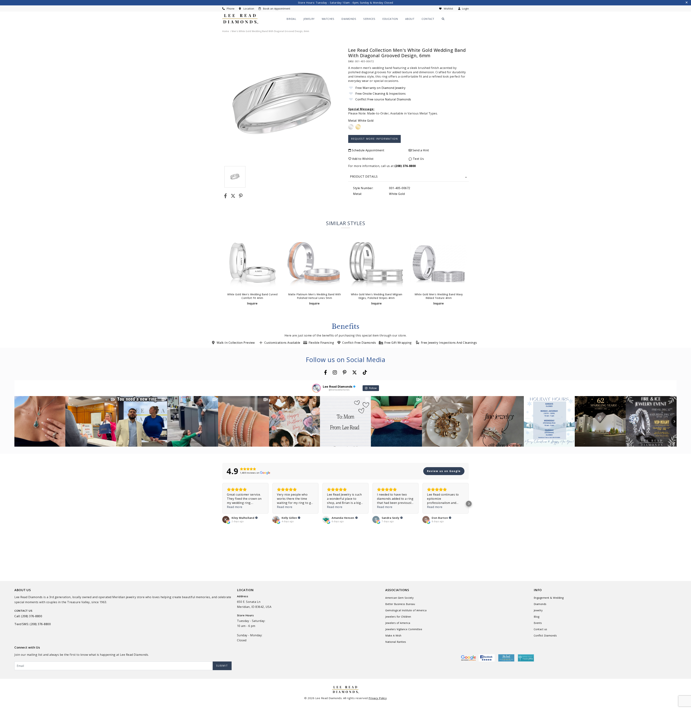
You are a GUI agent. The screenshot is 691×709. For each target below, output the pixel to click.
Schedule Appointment (367, 150)
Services (369, 19)
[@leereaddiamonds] (316, 388)
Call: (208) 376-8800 (28, 616)
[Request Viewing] (374, 137)
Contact (428, 19)
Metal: (361, 121)
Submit (222, 665)
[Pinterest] (241, 195)
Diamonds (348, 19)
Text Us (418, 159)
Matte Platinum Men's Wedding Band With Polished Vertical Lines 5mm (314, 296)
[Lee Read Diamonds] (240, 19)
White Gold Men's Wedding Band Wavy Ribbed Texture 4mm (439, 296)
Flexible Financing (321, 343)
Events (538, 623)
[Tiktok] (365, 372)
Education (390, 19)
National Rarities (395, 641)
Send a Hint (420, 150)
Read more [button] (234, 507)
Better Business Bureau (400, 604)
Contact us (540, 629)
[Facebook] (225, 195)
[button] (222, 504)
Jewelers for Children (398, 616)
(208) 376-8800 (405, 166)
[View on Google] (225, 519)
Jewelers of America (397, 623)
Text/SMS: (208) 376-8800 (32, 624)
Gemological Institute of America (405, 610)
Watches (328, 19)
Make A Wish (393, 635)
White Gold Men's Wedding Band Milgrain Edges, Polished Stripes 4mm (376, 296)
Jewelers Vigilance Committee (403, 629)
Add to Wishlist (362, 159)
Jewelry (309, 19)
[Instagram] (335, 372)
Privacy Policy (378, 698)
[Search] (443, 18)
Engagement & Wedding (549, 597)
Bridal (291, 19)
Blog (536, 616)
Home (225, 31)
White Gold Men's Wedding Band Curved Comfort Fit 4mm (252, 296)
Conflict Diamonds (545, 635)
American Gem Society (399, 597)
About (410, 19)
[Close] (687, 3)
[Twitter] (233, 195)
